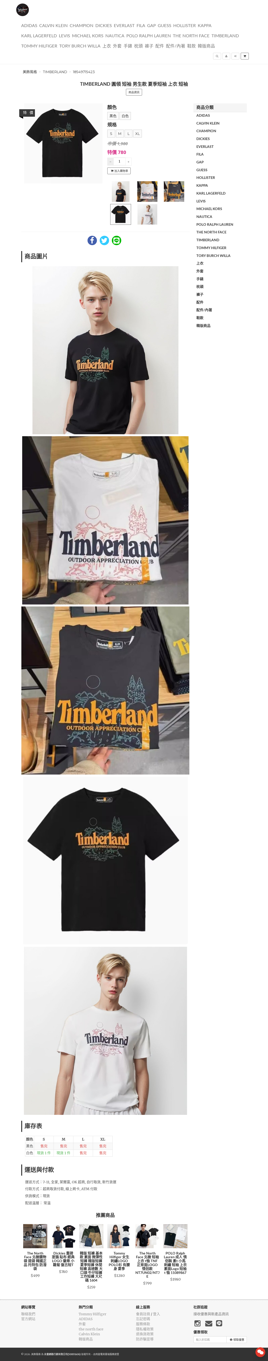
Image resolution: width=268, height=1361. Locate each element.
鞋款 (191, 46)
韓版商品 (206, 46)
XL (137, 134)
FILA (141, 26)
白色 (125, 116)
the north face (191, 36)
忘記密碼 (143, 1319)
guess (164, 26)
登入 (156, 1314)
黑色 (113, 116)
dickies (103, 26)
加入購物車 (121, 171)
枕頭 (138, 46)
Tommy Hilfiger (39, 46)
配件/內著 (175, 46)
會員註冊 (143, 1314)
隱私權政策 (145, 1329)
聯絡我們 (28, 1314)
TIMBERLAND (225, 36)
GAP (151, 26)
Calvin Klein (53, 26)
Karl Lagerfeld (39, 36)
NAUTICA (114, 36)
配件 (159, 46)
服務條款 (143, 1324)
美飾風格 (30, 72)
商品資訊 (134, 92)
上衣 (106, 46)
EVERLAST (124, 26)
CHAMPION (81, 26)
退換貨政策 (145, 1334)
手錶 (128, 46)
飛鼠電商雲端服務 (105, 1354)
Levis (64, 36)
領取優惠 (238, 1339)
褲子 (149, 46)
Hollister (184, 26)
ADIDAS (29, 26)
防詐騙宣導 (145, 1339)
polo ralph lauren (148, 36)
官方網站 (28, 1319)
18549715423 (84, 72)
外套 (117, 46)
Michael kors (87, 36)
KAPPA (204, 26)
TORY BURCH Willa (79, 46)
